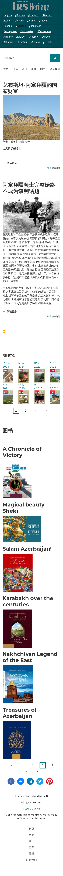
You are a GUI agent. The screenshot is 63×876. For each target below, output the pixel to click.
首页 (5, 69)
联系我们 (55, 69)
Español (8, 26)
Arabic (31, 20)
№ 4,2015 (38, 386)
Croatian (22, 42)
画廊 (33, 69)
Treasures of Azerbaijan (20, 713)
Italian (7, 20)
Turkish (20, 20)
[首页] (30, 6)
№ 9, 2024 (21, 364)
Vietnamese (44, 31)
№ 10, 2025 (6, 364)
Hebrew (34, 36)
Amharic (8, 36)
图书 (43, 69)
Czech (43, 20)
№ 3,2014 (54, 386)
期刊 (24, 69)
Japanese (36, 26)
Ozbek (48, 42)
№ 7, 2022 (53, 364)
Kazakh (21, 36)
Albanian (8, 42)
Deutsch (47, 15)
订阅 (4, 331)
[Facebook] (11, 780)
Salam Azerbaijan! (27, 549)
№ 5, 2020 (21, 386)
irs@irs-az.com (31, 808)
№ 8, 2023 (37, 364)
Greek (46, 36)
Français (33, 15)
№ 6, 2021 (6, 386)
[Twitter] (39, 780)
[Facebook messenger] (20, 780)
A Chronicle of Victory (22, 452)
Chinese (21, 26)
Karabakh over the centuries (28, 601)
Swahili (36, 42)
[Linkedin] (30, 780)
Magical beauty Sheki (23, 508)
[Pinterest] (49, 780)
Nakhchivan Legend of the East (30, 657)
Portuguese (10, 31)
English (8, 15)
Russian (20, 15)
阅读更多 (12, 163)
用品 (15, 69)
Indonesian (27, 31)
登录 (49, 168)
